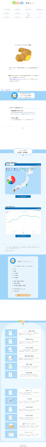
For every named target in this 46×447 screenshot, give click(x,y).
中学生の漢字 (17, 17)
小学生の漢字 (6, 17)
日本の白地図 (28, 9)
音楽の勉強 (17, 13)
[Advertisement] (23, 30)
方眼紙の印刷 (17, 9)
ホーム (2, 89)
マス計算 (39, 13)
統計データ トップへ (23, 295)
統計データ (28, 17)
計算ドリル (28, 13)
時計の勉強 (6, 13)
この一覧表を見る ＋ (23, 196)
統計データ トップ (18, 79)
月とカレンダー (39, 17)
